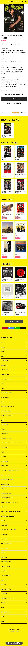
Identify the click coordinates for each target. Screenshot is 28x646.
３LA (2, 383)
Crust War (3, 571)
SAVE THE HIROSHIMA (7, 415)
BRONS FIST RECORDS (7, 406)
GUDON (3, 429)
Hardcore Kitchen (6, 566)
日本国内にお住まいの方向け (14, 103)
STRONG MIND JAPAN (7, 479)
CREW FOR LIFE (5, 475)
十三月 (2, 388)
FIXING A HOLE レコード (7, 598)
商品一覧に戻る (14, 321)
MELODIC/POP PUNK (6, 497)
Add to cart (14, 99)
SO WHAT (4, 621)
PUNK (2, 452)
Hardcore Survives (6, 543)
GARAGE (3, 488)
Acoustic (3, 584)
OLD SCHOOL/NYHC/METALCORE (10, 470)
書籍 (2, 356)
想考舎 (2, 402)
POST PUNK (4, 447)
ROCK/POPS (4, 465)
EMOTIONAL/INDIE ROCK (8, 516)
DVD (2, 420)
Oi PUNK (3, 456)
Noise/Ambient (5, 539)
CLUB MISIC (4, 534)
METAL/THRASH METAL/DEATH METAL (11, 511)
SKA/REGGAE (4, 525)
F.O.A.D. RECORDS (6, 411)
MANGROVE (4, 433)
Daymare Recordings (7, 392)
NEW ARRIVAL (5, 370)
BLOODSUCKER (5, 360)
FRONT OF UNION (6, 493)
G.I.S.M (3, 603)
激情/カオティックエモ (6, 589)
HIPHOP (3, 520)
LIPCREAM (4, 593)
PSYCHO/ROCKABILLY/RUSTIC (9, 502)
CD (2, 342)
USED (2, 616)
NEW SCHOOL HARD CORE (8, 529)
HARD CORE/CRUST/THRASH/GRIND (11, 443)
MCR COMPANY (5, 397)
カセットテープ (4, 424)
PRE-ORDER (4, 365)
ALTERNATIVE (5, 461)
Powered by (12, 631)
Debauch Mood (5, 575)
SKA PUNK (4, 507)
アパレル (3, 351)
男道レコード (4, 580)
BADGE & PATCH (5, 612)
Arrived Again (5, 374)
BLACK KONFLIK (5, 484)
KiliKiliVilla (4, 557)
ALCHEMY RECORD (6, 438)
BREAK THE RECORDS (7, 379)
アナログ (3, 347)
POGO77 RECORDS (6, 561)
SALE (2, 607)
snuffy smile (4, 548)
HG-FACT (3, 552)
